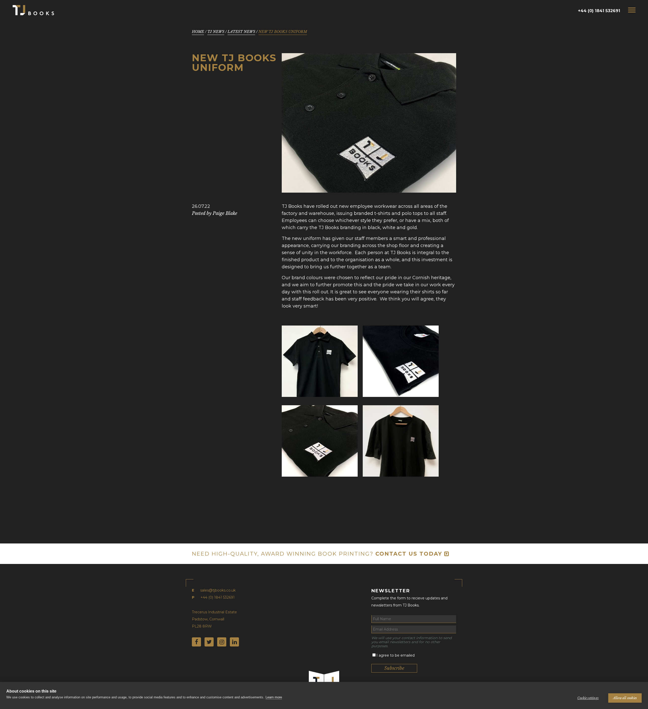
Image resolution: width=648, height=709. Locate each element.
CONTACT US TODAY (409, 554)
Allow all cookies (625, 698)
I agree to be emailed (395, 655)
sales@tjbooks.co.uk (218, 590)
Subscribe (394, 668)
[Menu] (632, 9)
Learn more (274, 697)
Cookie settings (588, 698)
